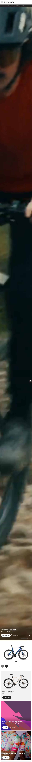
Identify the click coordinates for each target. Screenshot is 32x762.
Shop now (6, 757)
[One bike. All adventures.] (16, 323)
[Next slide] (6, 666)
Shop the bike (7, 697)
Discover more (13, 635)
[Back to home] (9, 2)
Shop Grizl (4, 635)
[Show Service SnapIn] (30, 381)
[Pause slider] (29, 635)
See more (12, 727)
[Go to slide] (16, 638)
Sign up (5, 727)
